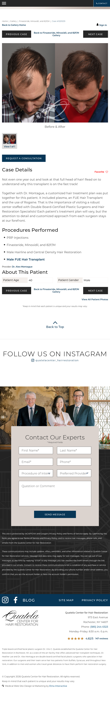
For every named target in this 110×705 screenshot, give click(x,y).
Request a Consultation (24, 158)
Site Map (66, 600)
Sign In (103, 25)
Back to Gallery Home (14, 25)
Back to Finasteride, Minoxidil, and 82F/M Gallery (56, 34)
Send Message (55, 514)
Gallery (13, 21)
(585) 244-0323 (99, 626)
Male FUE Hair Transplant (26, 259)
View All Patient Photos (95, 299)
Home (5, 21)
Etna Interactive (58, 685)
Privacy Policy (56, 533)
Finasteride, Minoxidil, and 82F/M (34, 21)
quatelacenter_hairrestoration (57, 360)
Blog (29, 600)
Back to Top (55, 326)
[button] (16, 34)
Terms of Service (75, 533)
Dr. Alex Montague (22, 266)
